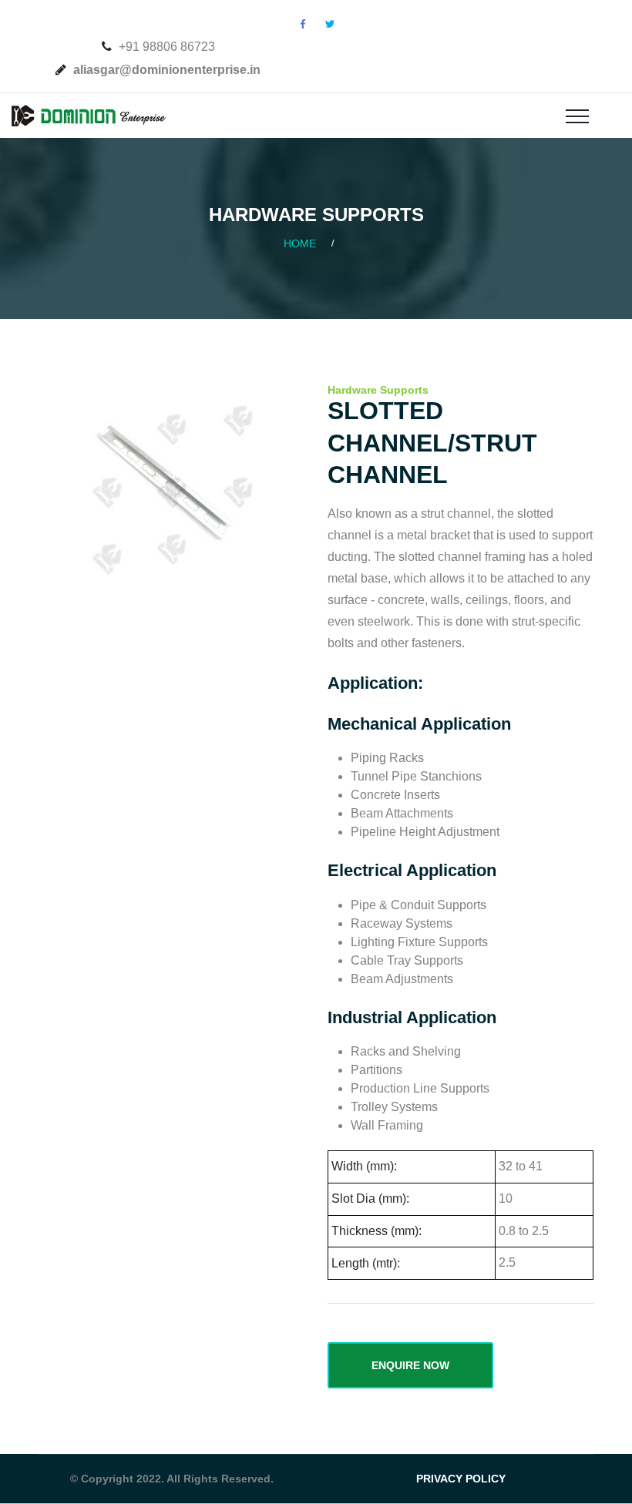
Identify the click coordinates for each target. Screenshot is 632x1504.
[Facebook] (303, 24)
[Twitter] (329, 24)
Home (300, 243)
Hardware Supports (378, 390)
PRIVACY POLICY (461, 1478)
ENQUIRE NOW (410, 1365)
